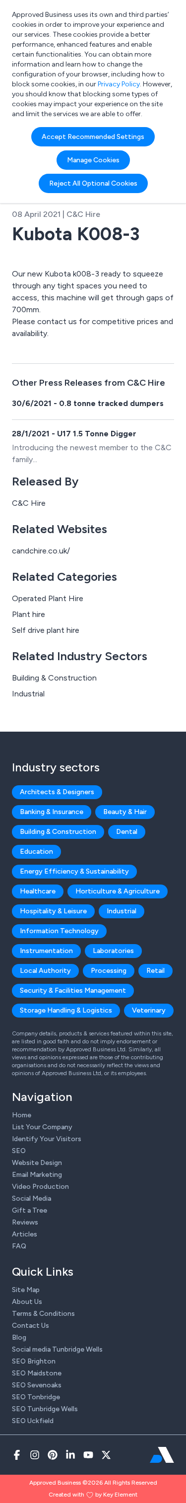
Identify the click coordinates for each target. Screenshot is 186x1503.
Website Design (37, 1163)
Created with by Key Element (93, 1494)
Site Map (26, 1290)
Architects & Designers (57, 792)
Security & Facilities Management (73, 990)
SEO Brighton (34, 1361)
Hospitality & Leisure (53, 911)
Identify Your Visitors (46, 1139)
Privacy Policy (119, 84)
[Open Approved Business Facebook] (17, 1455)
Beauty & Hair (125, 812)
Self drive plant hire (45, 630)
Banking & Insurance (51, 812)
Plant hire (28, 614)
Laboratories (113, 951)
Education (36, 851)
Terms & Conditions (43, 1313)
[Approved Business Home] (162, 1455)
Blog (19, 1337)
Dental (126, 831)
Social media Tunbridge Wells (57, 1349)
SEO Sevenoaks (37, 1385)
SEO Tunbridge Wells (45, 1409)
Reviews (25, 1222)
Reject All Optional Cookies (93, 183)
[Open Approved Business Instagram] (35, 1455)
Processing (108, 970)
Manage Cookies (93, 160)
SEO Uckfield (33, 1421)
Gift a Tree (29, 1210)
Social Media (31, 1198)
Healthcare (38, 891)
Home (21, 1115)
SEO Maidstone (37, 1373)
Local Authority (45, 970)
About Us (27, 1302)
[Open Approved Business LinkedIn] (70, 1455)
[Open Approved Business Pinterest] (53, 1455)
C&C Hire (29, 503)
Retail (155, 970)
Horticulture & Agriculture (117, 891)
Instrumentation (46, 951)
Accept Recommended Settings (93, 137)
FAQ (19, 1246)
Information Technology (59, 931)
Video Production (40, 1186)
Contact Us (30, 1325)
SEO (19, 1151)
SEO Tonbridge (36, 1397)
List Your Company (42, 1127)
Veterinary (149, 1010)
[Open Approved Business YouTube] (88, 1455)
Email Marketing (37, 1174)
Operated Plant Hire (47, 598)
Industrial (28, 693)
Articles (24, 1234)
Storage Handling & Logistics (66, 1010)
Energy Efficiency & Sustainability (74, 871)
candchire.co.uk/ (41, 550)
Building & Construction (54, 678)
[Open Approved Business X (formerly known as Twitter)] (106, 1455)
